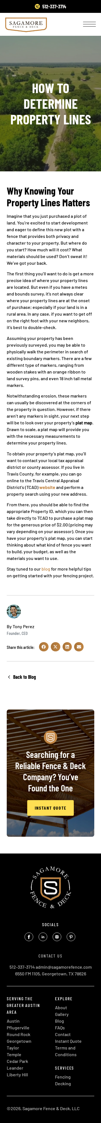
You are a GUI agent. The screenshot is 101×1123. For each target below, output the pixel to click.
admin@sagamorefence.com (64, 967)
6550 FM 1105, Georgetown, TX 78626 (50, 973)
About (61, 1007)
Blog (59, 1020)
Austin (13, 1020)
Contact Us (50, 955)
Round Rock (18, 1034)
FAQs (60, 1027)
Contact (63, 1034)
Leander (15, 1067)
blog (46, 568)
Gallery (62, 1014)
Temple (14, 1054)
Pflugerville (18, 1027)
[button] (44, 647)
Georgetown (19, 1041)
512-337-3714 (22, 967)
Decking (63, 1083)
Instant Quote (68, 1041)
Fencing (63, 1076)
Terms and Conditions (66, 1051)
